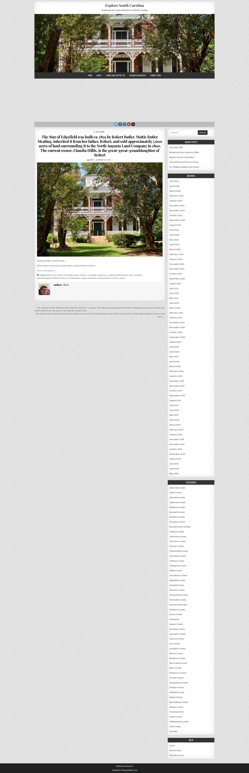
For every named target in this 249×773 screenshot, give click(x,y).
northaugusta (74, 278)
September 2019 (177, 395)
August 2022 (175, 225)
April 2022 (174, 244)
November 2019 (176, 386)
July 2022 (174, 230)
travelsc (114, 278)
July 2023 (174, 181)
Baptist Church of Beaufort (181, 157)
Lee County (174, 644)
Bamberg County (177, 507)
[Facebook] (120, 124)
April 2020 (174, 361)
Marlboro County (177, 658)
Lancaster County (177, 634)
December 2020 (177, 322)
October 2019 (175, 391)
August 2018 (175, 459)
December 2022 (176, 206)
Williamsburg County (179, 722)
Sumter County (176, 707)
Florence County (177, 590)
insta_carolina (135, 275)
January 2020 (175, 376)
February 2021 (176, 313)
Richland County (176, 692)
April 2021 (174, 303)
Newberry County (177, 673)
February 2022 (176, 254)
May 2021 (173, 298)
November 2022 (177, 210)
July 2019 (173, 405)
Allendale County (177, 497)
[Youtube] (129, 124)
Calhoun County (176, 532)
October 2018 (175, 449)
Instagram (100, 132)
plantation (91, 278)
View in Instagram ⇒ (46, 271)
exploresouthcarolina (118, 275)
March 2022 (175, 249)
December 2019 (176, 381)
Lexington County (177, 648)
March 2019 (174, 425)
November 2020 (177, 327)
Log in (172, 745)
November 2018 (176, 444)
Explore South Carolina (124, 5)
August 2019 (175, 400)
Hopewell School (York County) (183, 162)
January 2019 (175, 435)
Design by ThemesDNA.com (124, 770)
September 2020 (177, 337)
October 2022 (175, 215)
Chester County (176, 546)
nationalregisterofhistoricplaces (52, 278)
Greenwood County (178, 605)
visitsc (122, 278)
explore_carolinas (88, 275)
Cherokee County (177, 541)
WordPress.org (176, 755)
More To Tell (175, 668)
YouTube (173, 731)
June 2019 (174, 410)
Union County (175, 717)
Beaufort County (177, 517)
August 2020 (175, 342)
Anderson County (177, 502)
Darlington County (177, 566)
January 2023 (175, 201)
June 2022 (174, 235)
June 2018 (174, 469)
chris (91, 160)
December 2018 (176, 439)
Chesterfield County (178, 551)
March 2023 (175, 191)
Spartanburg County (178, 702)
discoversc (52, 275)
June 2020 (174, 352)
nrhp (83, 278)
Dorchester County (178, 575)
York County (175, 726)
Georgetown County (178, 595)
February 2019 (176, 430)
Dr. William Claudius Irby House (184, 167)
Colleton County (176, 561)
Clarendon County (177, 556)
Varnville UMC (176, 147)
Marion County (176, 653)
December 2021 (176, 264)
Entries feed (175, 750)
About (99, 75)
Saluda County (176, 697)
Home (90, 75)
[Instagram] (124, 124)
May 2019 (173, 415)
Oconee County (176, 678)
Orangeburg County (178, 683)
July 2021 (173, 288)
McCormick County (178, 663)
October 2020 (175, 332)
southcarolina (103, 278)
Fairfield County (176, 585)
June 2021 (174, 293)
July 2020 (174, 347)
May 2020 (174, 357)
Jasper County (176, 624)
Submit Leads (155, 75)
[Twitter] (116, 124)
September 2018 (177, 454)
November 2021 (176, 269)
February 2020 (176, 371)
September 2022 (177, 220)
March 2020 (175, 366)
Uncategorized (176, 712)
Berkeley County (177, 522)
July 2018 (173, 464)
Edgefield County (177, 580)
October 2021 (175, 274)
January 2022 (175, 259)
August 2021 (175, 284)
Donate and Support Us (115, 75)
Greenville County (177, 600)
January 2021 (175, 318)
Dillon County (175, 570)
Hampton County (177, 610)
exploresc (102, 275)
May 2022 (174, 240)
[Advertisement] (124, 100)
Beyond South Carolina (179, 527)
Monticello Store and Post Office (184, 152)
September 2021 (177, 279)
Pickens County (176, 687)
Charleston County (178, 536)
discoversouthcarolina (68, 275)
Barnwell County (177, 512)
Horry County (175, 614)
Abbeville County (177, 488)
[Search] (133, 124)
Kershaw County (177, 629)
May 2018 (173, 473)
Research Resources (138, 75)
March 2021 (174, 308)
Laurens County (176, 639)
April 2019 (174, 420)
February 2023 (176, 196)
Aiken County (175, 493)
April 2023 (174, 186)
